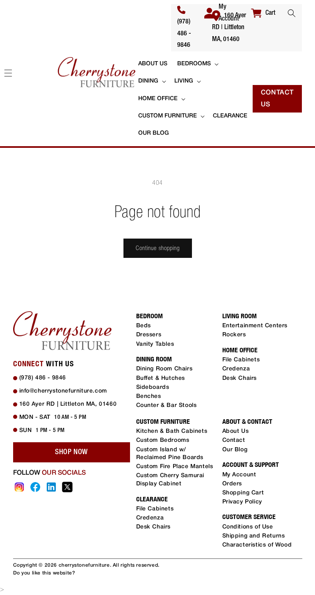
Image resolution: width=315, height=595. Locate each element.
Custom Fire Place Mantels (174, 466)
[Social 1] (19, 487)
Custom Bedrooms (162, 440)
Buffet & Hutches (160, 378)
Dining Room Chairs (164, 369)
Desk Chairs (239, 378)
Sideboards (152, 387)
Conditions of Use (247, 527)
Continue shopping (158, 247)
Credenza (236, 369)
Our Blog (235, 450)
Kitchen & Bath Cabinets (172, 431)
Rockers (234, 335)
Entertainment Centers (255, 326)
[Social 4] (67, 487)
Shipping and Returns (253, 536)
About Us (235, 431)
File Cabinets (241, 360)
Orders (232, 484)
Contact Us (277, 99)
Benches (148, 396)
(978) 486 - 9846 (184, 33)
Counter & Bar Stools (166, 405)
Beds (143, 326)
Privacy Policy (242, 502)
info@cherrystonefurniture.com (63, 391)
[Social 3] (51, 487)
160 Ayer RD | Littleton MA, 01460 (229, 27)
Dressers (149, 335)
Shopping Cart (243, 493)
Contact (233, 440)
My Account (239, 475)
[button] (292, 13)
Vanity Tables (155, 344)
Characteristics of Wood (257, 545)
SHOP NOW (71, 452)
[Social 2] (35, 487)
